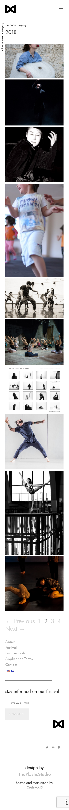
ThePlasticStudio (34, 774)
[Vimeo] (59, 748)
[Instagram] (53, 748)
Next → (15, 628)
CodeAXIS (35, 787)
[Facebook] (47, 748)
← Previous (20, 621)
